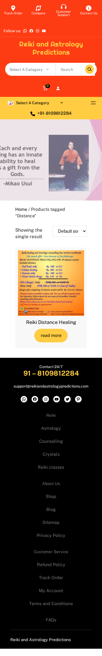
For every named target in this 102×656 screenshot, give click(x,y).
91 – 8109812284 (51, 373)
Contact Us (88, 13)
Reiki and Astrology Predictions (51, 48)
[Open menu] (93, 102)
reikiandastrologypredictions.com (59, 386)
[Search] (89, 69)
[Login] (58, 88)
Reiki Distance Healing (51, 322)
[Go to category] (47, 69)
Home (21, 209)
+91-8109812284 (54, 113)
